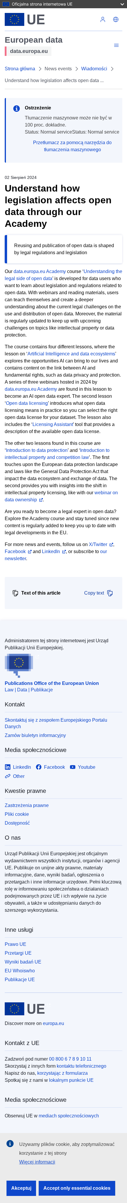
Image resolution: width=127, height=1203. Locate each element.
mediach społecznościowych (69, 1115)
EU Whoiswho (20, 970)
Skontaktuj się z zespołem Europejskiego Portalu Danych (56, 723)
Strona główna (20, 68)
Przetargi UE (18, 953)
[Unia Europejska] (50, 19)
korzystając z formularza (62, 1073)
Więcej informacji (37, 1161)
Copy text (94, 592)
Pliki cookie (17, 814)
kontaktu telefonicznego (81, 1066)
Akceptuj (21, 1188)
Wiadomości (94, 68)
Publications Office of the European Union (52, 683)
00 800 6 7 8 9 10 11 (70, 1058)
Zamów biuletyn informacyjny (35, 735)
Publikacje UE (20, 979)
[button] (115, 19)
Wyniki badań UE (23, 961)
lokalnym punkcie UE (71, 1080)
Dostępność (17, 823)
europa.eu (53, 1023)
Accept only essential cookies (76, 1188)
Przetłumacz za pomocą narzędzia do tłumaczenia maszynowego (72, 146)
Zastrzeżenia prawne (27, 805)
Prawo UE (15, 944)
